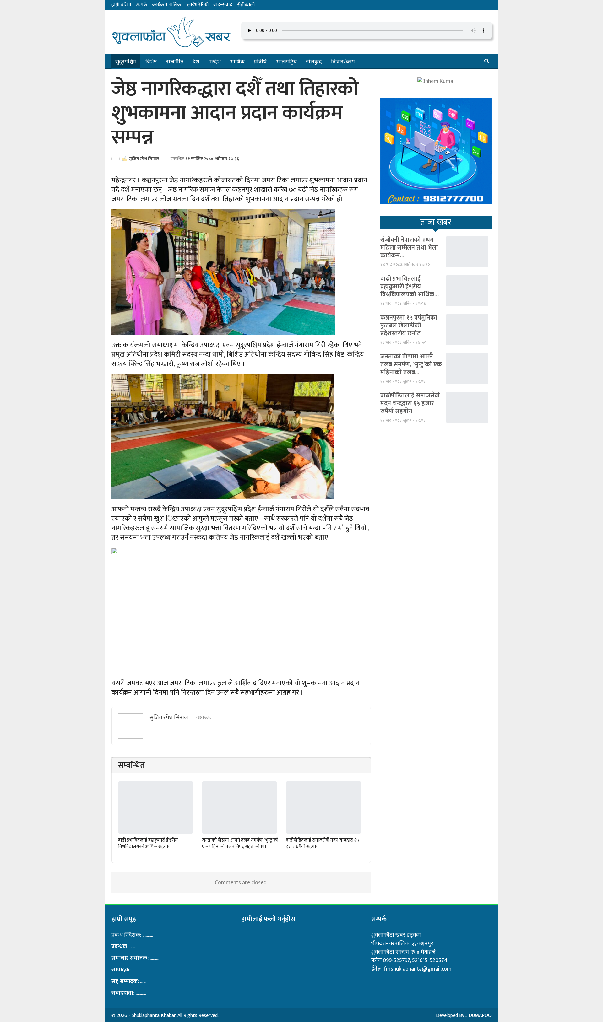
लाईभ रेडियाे (198, 5)
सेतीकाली (246, 5)
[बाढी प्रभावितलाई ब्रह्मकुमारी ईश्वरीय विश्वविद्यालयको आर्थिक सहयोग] (155, 807)
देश (196, 62)
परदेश (215, 62)
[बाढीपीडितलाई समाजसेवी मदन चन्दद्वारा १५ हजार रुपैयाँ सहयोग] (323, 807)
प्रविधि (260, 62)
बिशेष (151, 62)
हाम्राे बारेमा (121, 5)
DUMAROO (480, 1015)
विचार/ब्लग (343, 62)
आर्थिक (237, 62)
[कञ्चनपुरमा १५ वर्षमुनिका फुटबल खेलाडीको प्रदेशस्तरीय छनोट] (467, 329)
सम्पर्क (141, 5)
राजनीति (174, 62)
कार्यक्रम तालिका (167, 5)
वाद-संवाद (222, 5)
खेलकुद (314, 62)
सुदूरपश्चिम (125, 62)
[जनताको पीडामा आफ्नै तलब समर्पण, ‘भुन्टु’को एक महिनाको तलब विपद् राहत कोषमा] (239, 807)
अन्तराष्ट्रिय (286, 62)
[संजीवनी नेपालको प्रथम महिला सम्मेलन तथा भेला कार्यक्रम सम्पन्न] (467, 251)
